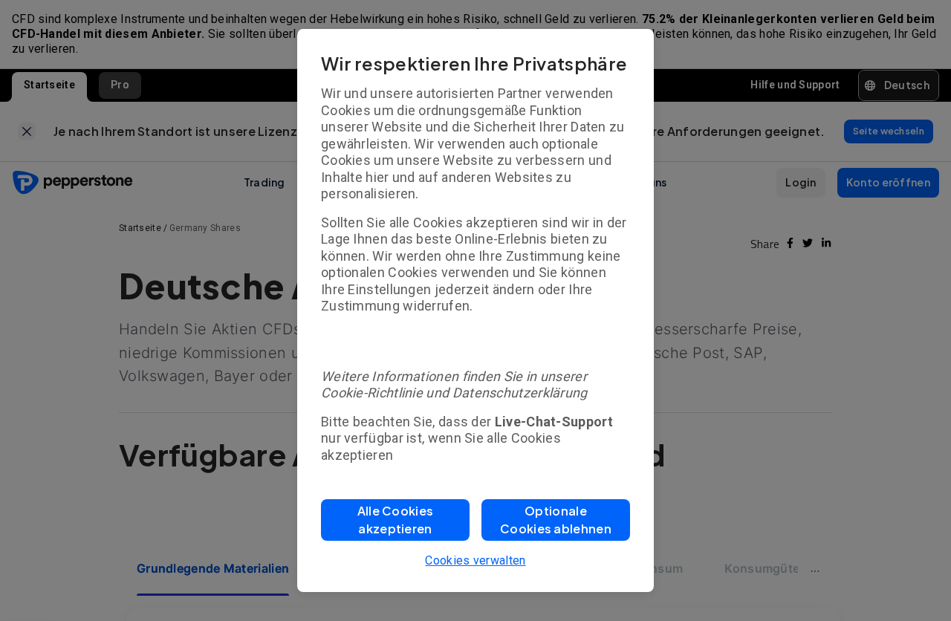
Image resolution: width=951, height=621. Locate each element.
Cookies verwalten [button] (475, 560)
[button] (395, 520)
